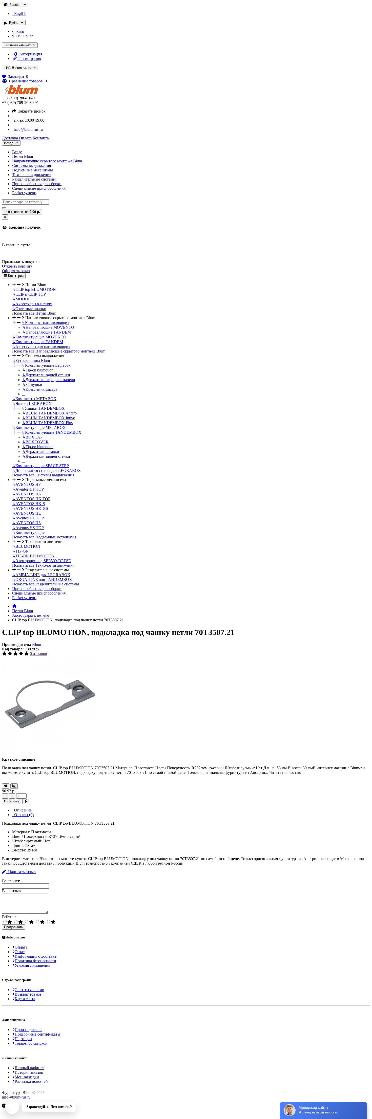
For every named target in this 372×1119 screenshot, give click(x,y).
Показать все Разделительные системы (45, 584)
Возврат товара (28, 994)
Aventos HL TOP (28, 518)
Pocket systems (24, 193)
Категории (15, 276)
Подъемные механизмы (32, 170)
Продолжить (13, 927)
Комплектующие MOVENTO (39, 337)
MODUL (21, 299)
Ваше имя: (11, 881)
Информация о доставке (35, 956)
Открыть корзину (17, 266)
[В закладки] (5, 786)
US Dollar (22, 36)
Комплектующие (28, 532)
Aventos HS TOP (28, 527)
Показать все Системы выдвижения (43, 475)
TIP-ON (20, 551)
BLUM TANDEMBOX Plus (47, 423)
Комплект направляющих (45, 322)
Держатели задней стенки (46, 375)
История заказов (29, 1072)
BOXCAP (32, 437)
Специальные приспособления (39, 188)
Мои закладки (27, 1077)
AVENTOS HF (26, 484)
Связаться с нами (29, 990)
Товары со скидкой (31, 1043)
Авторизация (29, 54)
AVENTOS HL (26, 513)
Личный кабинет (29, 1068)
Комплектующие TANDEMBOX (51, 432)
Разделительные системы (34, 179)
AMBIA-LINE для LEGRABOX (41, 575)
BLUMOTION (26, 546)
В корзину (11, 801)
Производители (28, 1029)
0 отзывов (38, 653)
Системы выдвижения (31, 165)
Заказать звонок (31, 111)
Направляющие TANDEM (46, 332)
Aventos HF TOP (28, 489)
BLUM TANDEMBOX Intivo (48, 418)
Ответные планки (29, 308)
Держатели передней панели (48, 380)
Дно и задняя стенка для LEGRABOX (46, 470)
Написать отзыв (21, 872)
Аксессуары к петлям (32, 304)
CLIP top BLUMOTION (34, 289)
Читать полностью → (287, 772)
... (23, 394)
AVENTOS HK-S (28, 503)
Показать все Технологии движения (43, 565)
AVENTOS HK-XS (30, 508)
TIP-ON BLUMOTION (33, 556)
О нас (20, 952)
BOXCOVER (35, 442)
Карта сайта (25, 999)
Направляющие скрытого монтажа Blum (47, 161)
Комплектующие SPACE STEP (40, 466)
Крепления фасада (39, 389)
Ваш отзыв (11, 891)
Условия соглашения (32, 965)
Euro (18, 31)
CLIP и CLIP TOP (29, 294)
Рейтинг (9, 917)
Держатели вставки (40, 451)
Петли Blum (22, 156)
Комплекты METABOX (34, 399)
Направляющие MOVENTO (48, 327)
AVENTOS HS (26, 523)
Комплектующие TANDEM (37, 342)
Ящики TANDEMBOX (43, 408)
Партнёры (23, 1039)
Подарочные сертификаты (37, 1034)
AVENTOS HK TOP (31, 499)
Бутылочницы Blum (31, 360)
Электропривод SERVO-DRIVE (41, 561)
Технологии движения (31, 174)
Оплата (21, 947)
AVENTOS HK (27, 494)
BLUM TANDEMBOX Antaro (49, 413)
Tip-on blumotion (37, 370)
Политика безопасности (35, 961)
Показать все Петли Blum (34, 313)
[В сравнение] (14, 786)
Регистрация (29, 58)
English (19, 13)
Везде (17, 152)
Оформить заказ (16, 271)
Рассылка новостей (31, 1081)
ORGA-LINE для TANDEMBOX (42, 579)
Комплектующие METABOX (39, 427)
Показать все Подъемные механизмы (44, 537)
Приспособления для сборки (36, 184)
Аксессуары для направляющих (41, 346)
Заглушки (32, 384)
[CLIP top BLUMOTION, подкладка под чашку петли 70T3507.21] (50, 751)
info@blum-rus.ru (27, 129)
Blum (36, 644)
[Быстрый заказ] (25, 801)
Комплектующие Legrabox (46, 365)
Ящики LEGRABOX (32, 403)
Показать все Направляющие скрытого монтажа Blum (58, 351)
